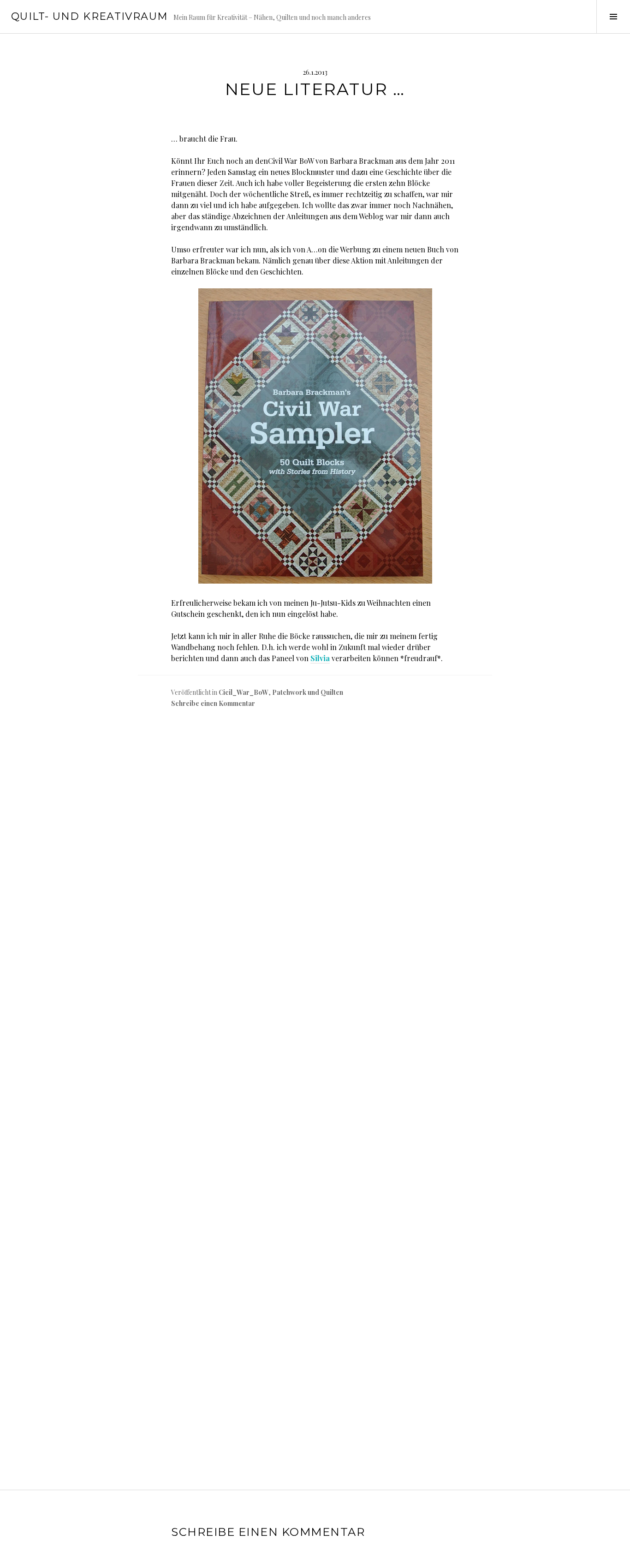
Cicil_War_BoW (243, 692)
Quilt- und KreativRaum (89, 16)
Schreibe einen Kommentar (213, 703)
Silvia (320, 658)
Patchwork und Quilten (307, 692)
